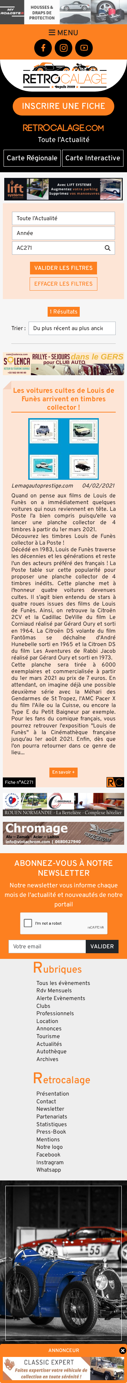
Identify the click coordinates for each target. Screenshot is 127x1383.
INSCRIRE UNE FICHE (63, 106)
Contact (46, 1101)
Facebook (48, 1155)
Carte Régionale (32, 158)
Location (47, 1021)
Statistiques (51, 1124)
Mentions (48, 1139)
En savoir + (63, 772)
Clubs (43, 1006)
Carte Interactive (92, 158)
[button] (63, 449)
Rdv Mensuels (54, 990)
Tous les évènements (63, 983)
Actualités (49, 1044)
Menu (66, 33)
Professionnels (55, 1013)
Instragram (50, 1162)
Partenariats (51, 1117)
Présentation (52, 1094)
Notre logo (49, 1147)
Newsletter (50, 1109)
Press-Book (51, 1132)
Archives (47, 1059)
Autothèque (51, 1051)
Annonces (49, 1028)
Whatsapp (48, 1170)
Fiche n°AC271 (19, 782)
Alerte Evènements (60, 998)
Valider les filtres (63, 268)
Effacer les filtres (63, 284)
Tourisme (48, 1036)
